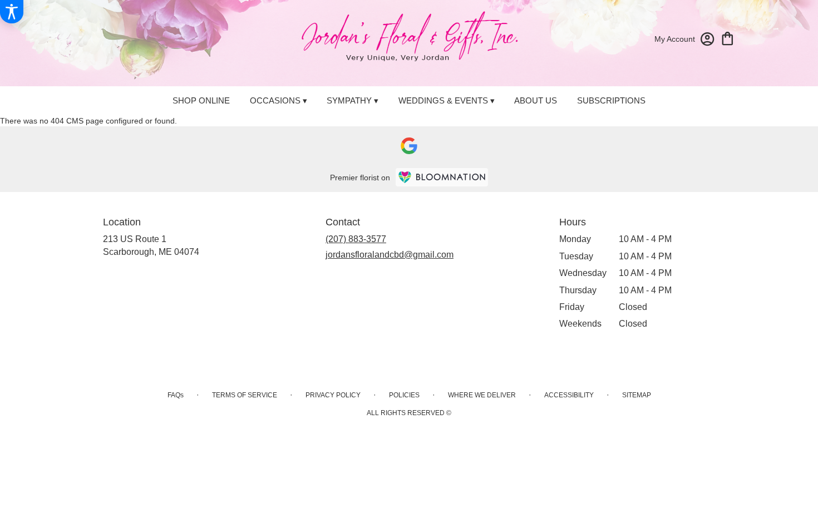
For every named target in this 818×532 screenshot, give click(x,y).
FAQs (175, 395)
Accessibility (569, 395)
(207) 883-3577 (356, 239)
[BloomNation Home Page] (442, 177)
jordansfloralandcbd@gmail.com (390, 254)
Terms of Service (244, 395)
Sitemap (636, 395)
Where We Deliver (482, 395)
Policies (404, 395)
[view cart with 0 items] (728, 38)
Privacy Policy (333, 395)
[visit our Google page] (409, 145)
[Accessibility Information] (11, 11)
